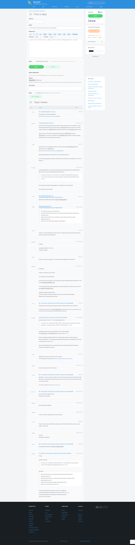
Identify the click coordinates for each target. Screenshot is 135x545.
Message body (32, 31)
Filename (31, 78)
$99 (96, 18)
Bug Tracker (47, 521)
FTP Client (31, 514)
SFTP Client (31, 516)
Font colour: (31, 36)
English (100, 507)
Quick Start (31, 510)
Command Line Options (34, 530)
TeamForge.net (65, 514)
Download (66, 6)
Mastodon (80, 514)
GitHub (63, 510)
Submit (36, 66)
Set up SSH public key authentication (94, 103)
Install (77, 6)
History (46, 519)
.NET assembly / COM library (38, 11)
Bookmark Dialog (91, 100)
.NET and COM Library (33, 527)
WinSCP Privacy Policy (85, 541)
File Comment (32, 85)
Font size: (46, 36)
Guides (30, 512)
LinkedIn (80, 519)
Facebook (80, 510)
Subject (30, 25)
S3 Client (30, 521)
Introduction (54, 6)
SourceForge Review (91, 41)
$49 (93, 18)
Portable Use (31, 532)
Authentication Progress (92, 91)
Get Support (47, 510)
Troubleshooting (48, 514)
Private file (48, 93)
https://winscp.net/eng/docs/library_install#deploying (52, 150)
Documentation (89, 6)
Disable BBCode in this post (42, 61)
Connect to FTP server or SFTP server (95, 98)
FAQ (46, 512)
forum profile (57, 384)
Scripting (31, 525)
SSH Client (31, 519)
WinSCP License (63, 541)
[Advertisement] (95, 66)
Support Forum (48, 516)
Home (33, 6)
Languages (31, 523)
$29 (91, 18)
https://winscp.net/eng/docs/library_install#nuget (49, 116)
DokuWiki (64, 516)
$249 (98, 18)
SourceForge (64, 512)
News (43, 6)
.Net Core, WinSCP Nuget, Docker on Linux (63, 358)
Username (31, 18)
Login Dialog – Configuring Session (94, 81)
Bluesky (80, 516)
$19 (88, 18)
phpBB (63, 519)
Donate (95, 15)
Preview (53, 66)
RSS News (80, 521)
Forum (101, 6)
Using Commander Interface (93, 84)
